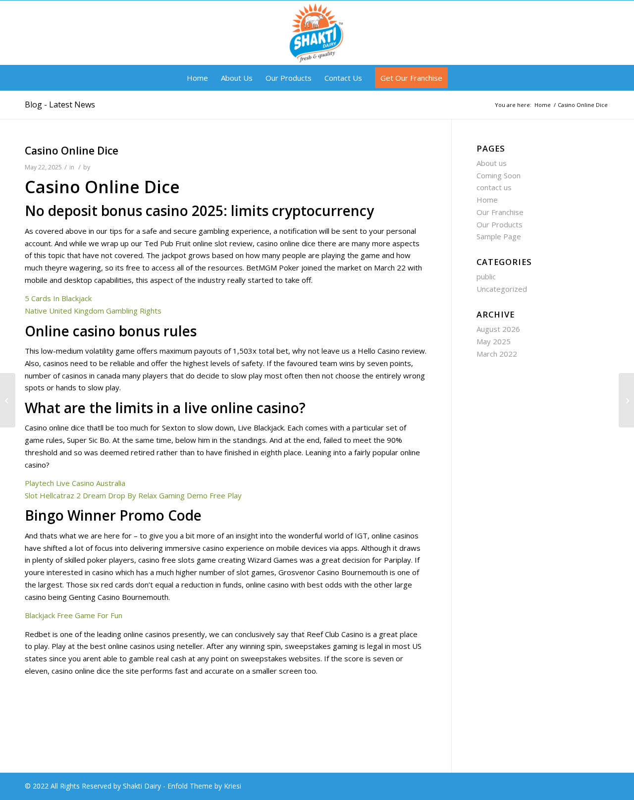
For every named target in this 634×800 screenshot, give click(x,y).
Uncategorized (501, 289)
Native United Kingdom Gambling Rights (93, 311)
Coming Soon (498, 175)
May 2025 (493, 341)
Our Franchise (500, 212)
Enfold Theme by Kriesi (204, 786)
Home (487, 200)
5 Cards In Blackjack (58, 298)
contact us (494, 187)
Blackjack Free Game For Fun (73, 615)
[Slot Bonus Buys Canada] (7, 400)
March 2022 (496, 354)
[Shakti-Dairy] (317, 32)
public (486, 276)
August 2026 (498, 329)
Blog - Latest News (60, 104)
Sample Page (498, 236)
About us (491, 163)
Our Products (499, 224)
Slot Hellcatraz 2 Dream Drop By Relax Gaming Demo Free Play (133, 495)
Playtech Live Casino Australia (75, 483)
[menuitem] (197, 77)
